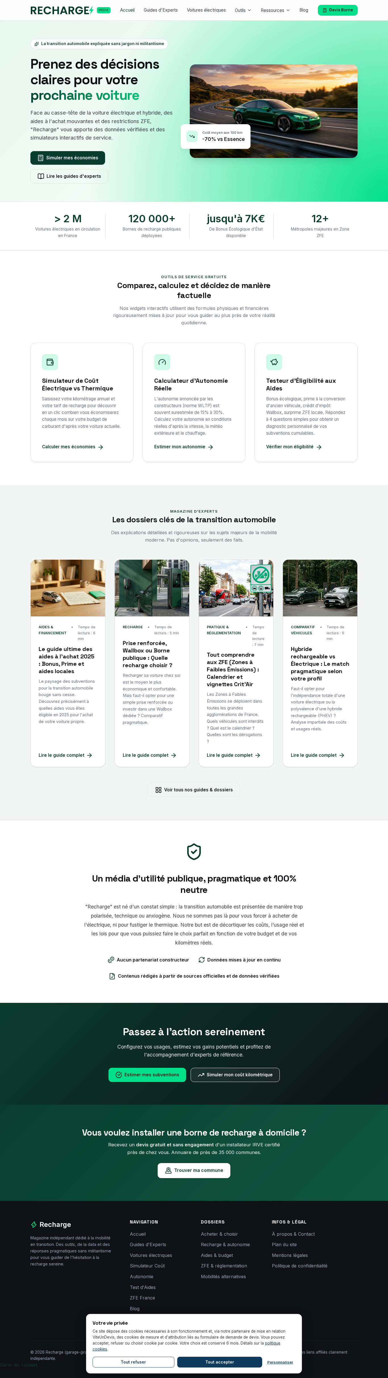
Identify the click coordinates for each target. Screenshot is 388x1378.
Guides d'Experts (161, 10)
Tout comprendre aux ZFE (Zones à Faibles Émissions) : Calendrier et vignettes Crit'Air (233, 669)
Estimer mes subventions (151, 1074)
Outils (240, 10)
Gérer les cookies (19, 1365)
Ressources (272, 10)
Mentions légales (290, 1255)
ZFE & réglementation (224, 1266)
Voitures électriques (206, 10)
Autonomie (141, 1276)
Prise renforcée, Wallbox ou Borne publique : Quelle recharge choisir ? (147, 654)
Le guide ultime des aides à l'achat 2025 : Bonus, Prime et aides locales (66, 660)
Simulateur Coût (147, 1266)
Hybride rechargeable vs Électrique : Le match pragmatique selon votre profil (320, 663)
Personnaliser (280, 1362)
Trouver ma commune (198, 1170)
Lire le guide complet (61, 755)
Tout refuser (133, 1362)
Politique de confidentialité (299, 1266)
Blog (303, 10)
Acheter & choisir (219, 1234)
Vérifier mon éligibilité (290, 446)
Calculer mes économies (68, 446)
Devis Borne (341, 10)
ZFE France (142, 1298)
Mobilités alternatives (223, 1276)
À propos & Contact (293, 1234)
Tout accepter (219, 1362)
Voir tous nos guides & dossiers (198, 789)
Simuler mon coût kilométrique (240, 1074)
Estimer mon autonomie (179, 446)
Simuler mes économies (72, 157)
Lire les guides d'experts (74, 176)
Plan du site (284, 1244)
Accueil (127, 10)
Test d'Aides (143, 1287)
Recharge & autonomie (225, 1244)
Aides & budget (217, 1255)
